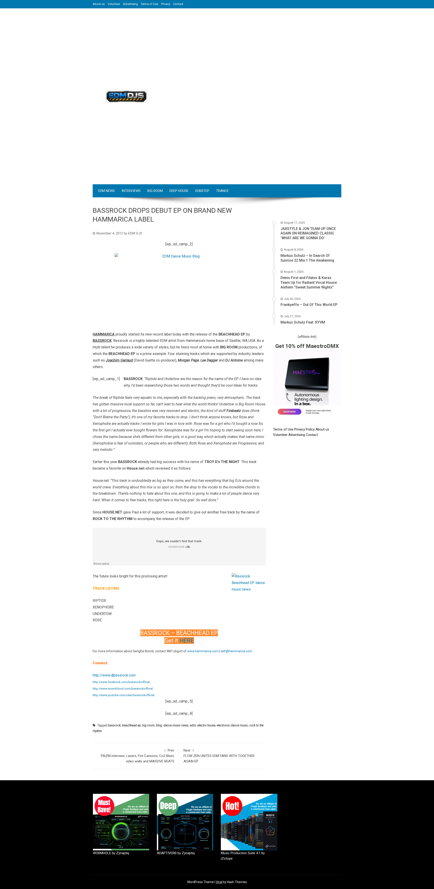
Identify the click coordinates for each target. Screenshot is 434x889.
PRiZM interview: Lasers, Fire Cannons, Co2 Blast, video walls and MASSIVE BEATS (137, 755)
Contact (178, 4)
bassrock (114, 725)
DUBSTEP (202, 191)
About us (99, 4)
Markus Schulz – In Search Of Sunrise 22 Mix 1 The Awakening (307, 257)
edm (193, 725)
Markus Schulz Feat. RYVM (303, 322)
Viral (219, 882)
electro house (206, 725)
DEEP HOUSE (179, 191)
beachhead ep (131, 725)
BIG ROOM (155, 191)
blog (159, 725)
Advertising (130, 4)
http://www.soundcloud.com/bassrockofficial (123, 688)
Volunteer (114, 4)
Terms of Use (149, 4)
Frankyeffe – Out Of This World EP (309, 305)
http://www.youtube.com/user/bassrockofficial (123, 695)
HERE (186, 640)
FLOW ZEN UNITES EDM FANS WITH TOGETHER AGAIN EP (219, 755)
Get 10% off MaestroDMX (307, 346)
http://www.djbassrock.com (114, 675)
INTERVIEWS (131, 191)
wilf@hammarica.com (236, 651)
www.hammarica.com (203, 651)
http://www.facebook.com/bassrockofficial (121, 682)
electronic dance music (232, 725)
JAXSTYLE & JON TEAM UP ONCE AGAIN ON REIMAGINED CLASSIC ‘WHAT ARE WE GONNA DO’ (308, 233)
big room (148, 725)
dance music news (176, 725)
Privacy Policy (305, 429)
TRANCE (222, 191)
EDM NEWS (106, 191)
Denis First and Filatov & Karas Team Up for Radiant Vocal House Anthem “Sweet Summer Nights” (309, 282)
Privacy (165, 4)
